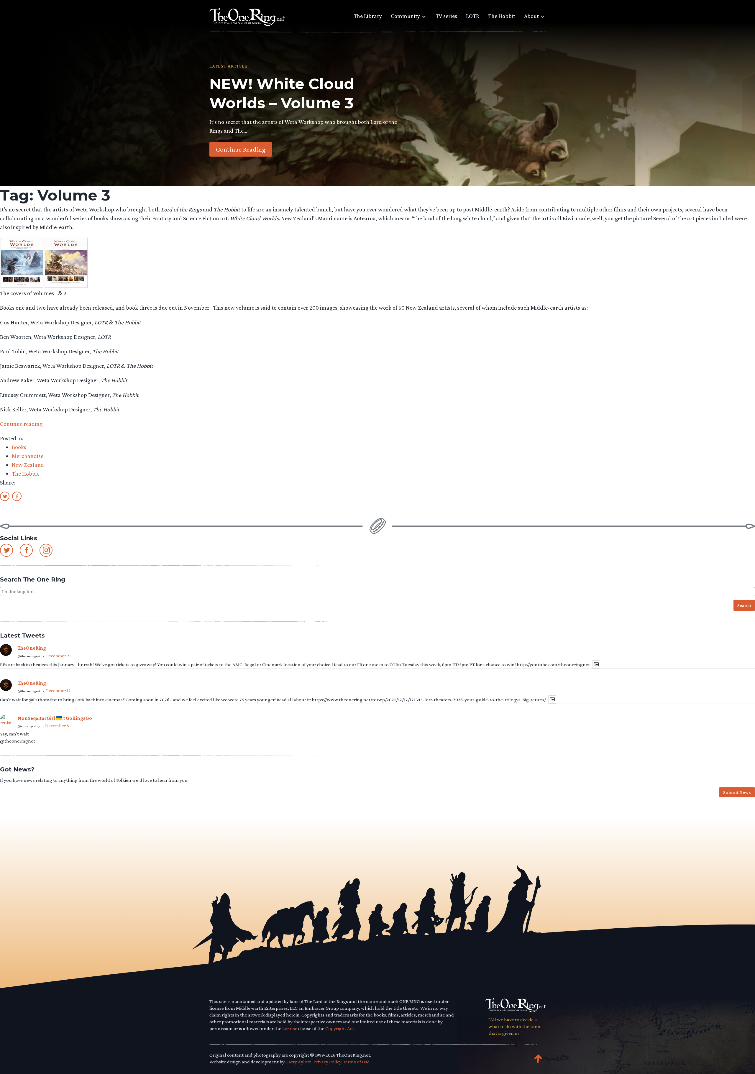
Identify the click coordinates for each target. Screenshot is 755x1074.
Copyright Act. (340, 1028)
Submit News (737, 792)
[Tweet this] (4, 496)
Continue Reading (240, 149)
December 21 (58, 655)
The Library (368, 16)
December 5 (57, 725)
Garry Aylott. (298, 1062)
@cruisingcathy (29, 726)
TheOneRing (32, 648)
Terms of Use (356, 1062)
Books (19, 447)
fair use (289, 1028)
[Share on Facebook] (17, 496)
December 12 (58, 690)
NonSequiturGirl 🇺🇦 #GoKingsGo (55, 718)
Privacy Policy (327, 1062)
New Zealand (28, 465)
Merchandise (27, 456)
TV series (446, 16)
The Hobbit (501, 16)
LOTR (472, 16)
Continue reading (21, 424)
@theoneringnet (29, 656)
